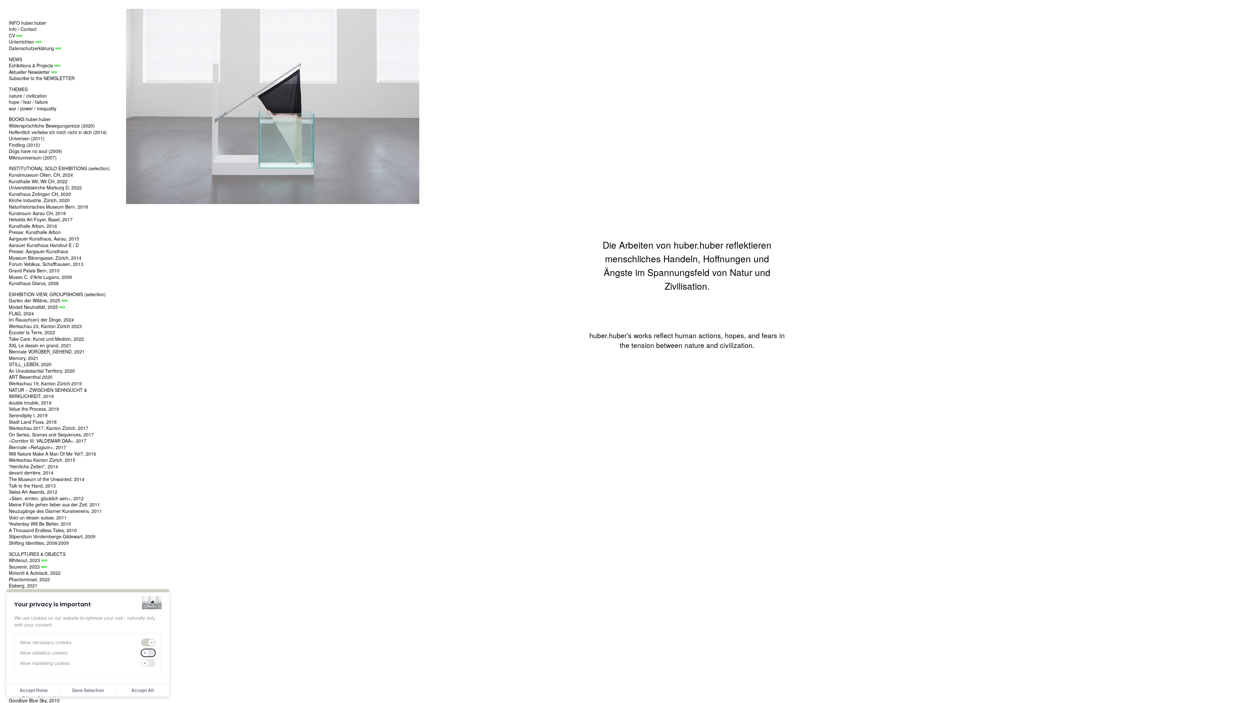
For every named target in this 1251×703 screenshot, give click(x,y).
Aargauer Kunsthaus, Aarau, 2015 (44, 238)
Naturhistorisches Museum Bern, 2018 (48, 206)
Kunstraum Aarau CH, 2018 (37, 213)
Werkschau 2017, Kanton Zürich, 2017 (48, 428)
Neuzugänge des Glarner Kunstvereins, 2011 (55, 511)
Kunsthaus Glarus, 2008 (34, 283)
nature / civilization (28, 95)
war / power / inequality (32, 108)
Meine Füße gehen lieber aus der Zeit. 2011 (54, 504)
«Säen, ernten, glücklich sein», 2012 (46, 498)
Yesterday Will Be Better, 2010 (40, 523)
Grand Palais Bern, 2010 (34, 270)
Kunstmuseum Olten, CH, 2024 (41, 175)
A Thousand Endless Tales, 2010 (43, 530)
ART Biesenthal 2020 (30, 377)
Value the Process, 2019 (34, 409)
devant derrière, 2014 (31, 472)
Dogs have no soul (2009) (35, 151)
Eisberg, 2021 (23, 585)
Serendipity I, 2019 (28, 415)
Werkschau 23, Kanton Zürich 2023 (45, 326)
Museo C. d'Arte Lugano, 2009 (40, 277)
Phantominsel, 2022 (29, 579)
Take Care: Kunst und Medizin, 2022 (46, 339)
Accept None (34, 690)
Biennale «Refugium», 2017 (37, 447)
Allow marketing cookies (45, 663)
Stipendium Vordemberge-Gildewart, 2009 (52, 536)
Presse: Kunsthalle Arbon (35, 232)
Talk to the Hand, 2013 (32, 485)
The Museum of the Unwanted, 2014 (46, 479)
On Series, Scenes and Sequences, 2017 (51, 434)
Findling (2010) (24, 145)
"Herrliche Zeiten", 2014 (33, 466)
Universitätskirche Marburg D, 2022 (45, 187)
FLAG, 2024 (21, 313)
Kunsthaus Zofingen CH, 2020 (40, 194)
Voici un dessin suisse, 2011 (38, 517)
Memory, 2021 (23, 358)
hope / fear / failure (28, 102)
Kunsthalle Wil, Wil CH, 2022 (38, 181)
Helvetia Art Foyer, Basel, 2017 (41, 219)
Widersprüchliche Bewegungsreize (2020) (52, 125)
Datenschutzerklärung (31, 48)
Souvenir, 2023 (24, 566)
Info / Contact (22, 29)
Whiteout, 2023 (24, 560)
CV (12, 35)
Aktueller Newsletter (29, 72)
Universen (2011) (27, 138)
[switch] (148, 642)
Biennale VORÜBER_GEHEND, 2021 (47, 351)
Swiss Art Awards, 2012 (33, 492)
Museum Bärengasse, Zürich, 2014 (45, 258)
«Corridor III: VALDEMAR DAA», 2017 (47, 440)
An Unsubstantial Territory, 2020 (42, 370)
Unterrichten (21, 41)
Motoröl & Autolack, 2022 (35, 573)
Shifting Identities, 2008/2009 (39, 543)
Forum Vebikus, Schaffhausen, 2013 (46, 264)
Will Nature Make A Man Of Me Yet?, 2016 (52, 453)
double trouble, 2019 (30, 402)
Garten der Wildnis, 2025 (34, 300)
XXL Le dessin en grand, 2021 (40, 345)
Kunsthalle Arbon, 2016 (33, 226)
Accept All (142, 690)
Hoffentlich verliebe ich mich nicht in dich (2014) (58, 132)
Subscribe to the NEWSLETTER (42, 78)
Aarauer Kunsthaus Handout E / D (44, 245)
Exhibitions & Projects (31, 65)
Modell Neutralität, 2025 (33, 307)
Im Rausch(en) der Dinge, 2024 (41, 319)
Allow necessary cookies (45, 642)
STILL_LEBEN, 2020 (30, 364)
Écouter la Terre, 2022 (32, 332)
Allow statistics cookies (43, 652)
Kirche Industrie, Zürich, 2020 (39, 200)
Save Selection (88, 690)
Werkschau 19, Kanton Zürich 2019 (45, 383)
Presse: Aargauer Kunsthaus (38, 251)
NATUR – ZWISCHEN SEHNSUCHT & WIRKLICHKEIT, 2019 (48, 393)
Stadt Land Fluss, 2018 (33, 422)
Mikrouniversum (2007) (33, 157)
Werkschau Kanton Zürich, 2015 (42, 460)
